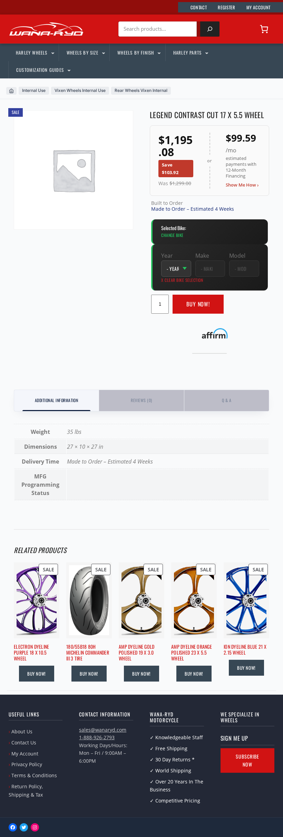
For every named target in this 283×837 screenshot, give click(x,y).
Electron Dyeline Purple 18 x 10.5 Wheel (31, 652)
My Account (24, 753)
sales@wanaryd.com (102, 729)
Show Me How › (242, 185)
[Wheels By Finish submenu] (158, 52)
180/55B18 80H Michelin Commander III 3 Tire (87, 652)
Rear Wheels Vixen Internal (141, 90)
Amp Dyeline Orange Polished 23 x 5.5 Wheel (191, 652)
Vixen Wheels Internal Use (80, 90)
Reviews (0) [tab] (141, 400)
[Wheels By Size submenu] (103, 52)
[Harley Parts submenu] (206, 52)
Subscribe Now (247, 760)
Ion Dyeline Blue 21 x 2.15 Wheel (245, 650)
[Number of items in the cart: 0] (264, 29)
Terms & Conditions (34, 775)
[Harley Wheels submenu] (52, 52)
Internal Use (34, 90)
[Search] (209, 29)
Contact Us (23, 742)
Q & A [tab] (226, 400)
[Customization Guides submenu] (68, 69)
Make (202, 255)
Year (167, 255)
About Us (21, 731)
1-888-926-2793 (97, 737)
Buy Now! (198, 304)
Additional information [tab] (56, 400)
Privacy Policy (26, 764)
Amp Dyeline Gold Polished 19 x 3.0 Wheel (136, 652)
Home (11, 91)
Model (237, 255)
